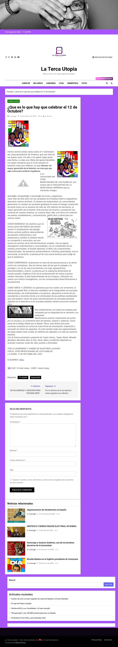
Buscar (12, 580)
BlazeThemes (20, 643)
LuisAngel (13, 116)
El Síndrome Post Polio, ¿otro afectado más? (28, 618)
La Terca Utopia (59, 69)
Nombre (14, 450)
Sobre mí (26, 83)
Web (11, 470)
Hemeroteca (72, 83)
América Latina (13, 101)
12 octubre (23, 377)
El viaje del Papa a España (21, 604)
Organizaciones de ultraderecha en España (46, 510)
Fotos (84, 83)
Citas (61, 83)
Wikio (21, 360)
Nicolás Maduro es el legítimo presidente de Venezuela (52, 559)
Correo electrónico (18, 460)
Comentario (15, 422)
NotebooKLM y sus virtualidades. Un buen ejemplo (30, 608)
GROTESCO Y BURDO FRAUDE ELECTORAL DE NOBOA (51, 526)
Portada (10, 92)
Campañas (51, 83)
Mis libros (38, 83)
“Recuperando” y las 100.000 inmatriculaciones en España (33, 613)
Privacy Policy (96, 640)
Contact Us (108, 640)
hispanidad (35, 377)
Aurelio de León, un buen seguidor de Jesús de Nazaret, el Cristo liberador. (39, 599)
